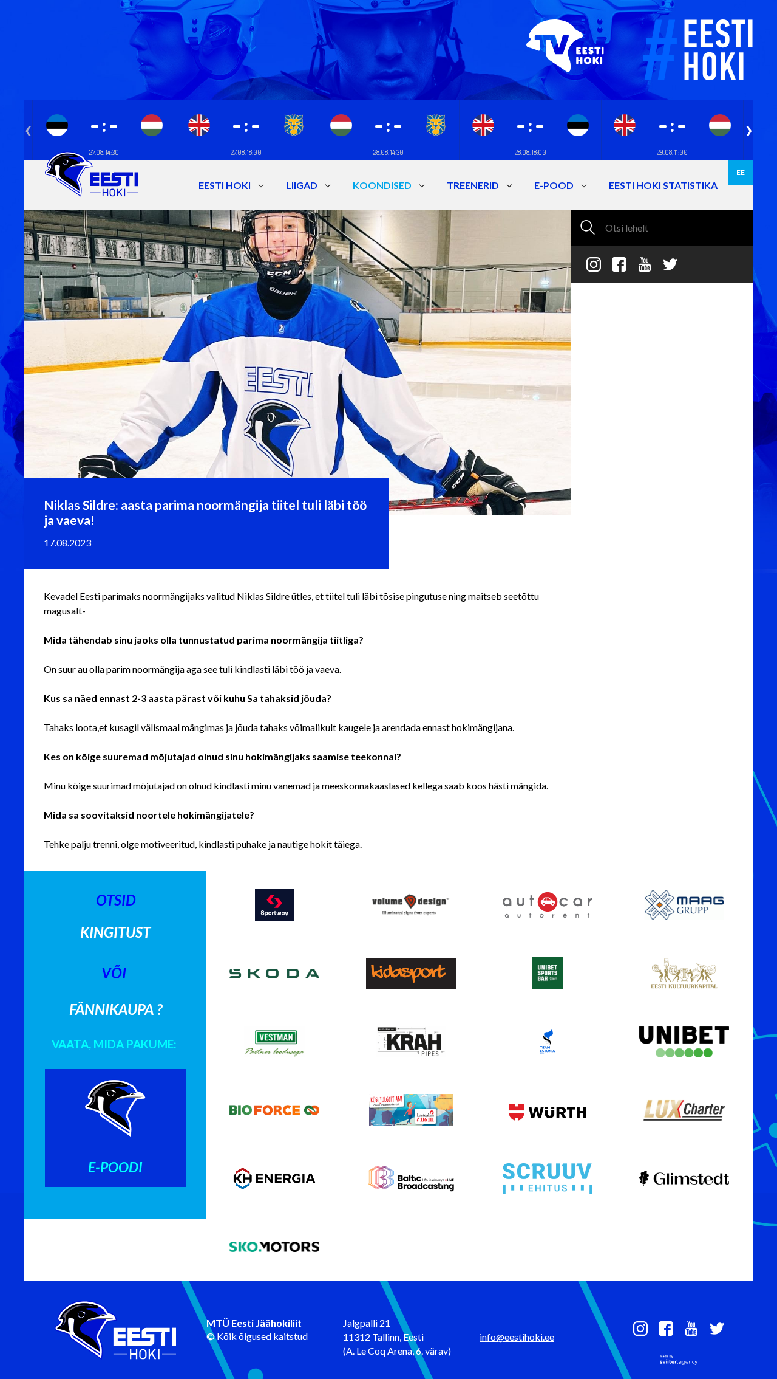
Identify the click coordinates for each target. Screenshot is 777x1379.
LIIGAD (301, 185)
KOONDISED (382, 185)
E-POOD (554, 185)
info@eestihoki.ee (517, 1337)
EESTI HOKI (224, 185)
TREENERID (473, 185)
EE (740, 172)
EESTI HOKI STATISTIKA (663, 185)
